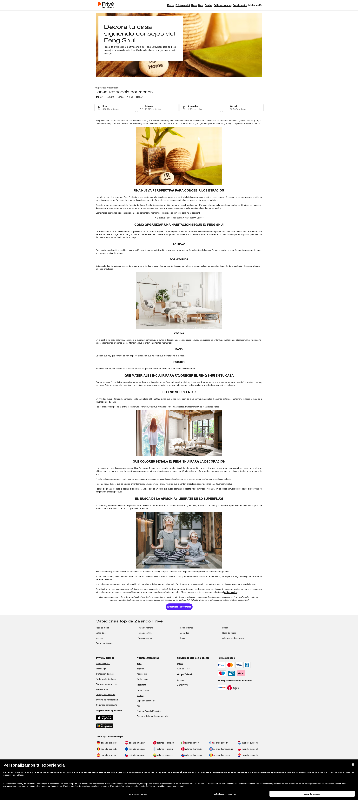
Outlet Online (143, 690)
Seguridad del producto (106, 705)
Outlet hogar (142, 679)
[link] (255, 5)
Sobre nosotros (103, 663)
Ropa (139, 663)
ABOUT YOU (183, 685)
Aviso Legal (101, 669)
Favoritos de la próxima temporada (152, 716)
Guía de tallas (183, 669)
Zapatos (140, 669)
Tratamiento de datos (106, 679)
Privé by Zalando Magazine (149, 711)
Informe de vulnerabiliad (107, 700)
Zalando (180, 680)
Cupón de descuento (146, 701)
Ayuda (180, 663)
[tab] (99, 97)
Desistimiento (102, 689)
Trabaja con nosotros (105, 694)
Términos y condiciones (106, 684)
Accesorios (142, 674)
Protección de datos (105, 674)
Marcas (140, 695)
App (138, 706)
